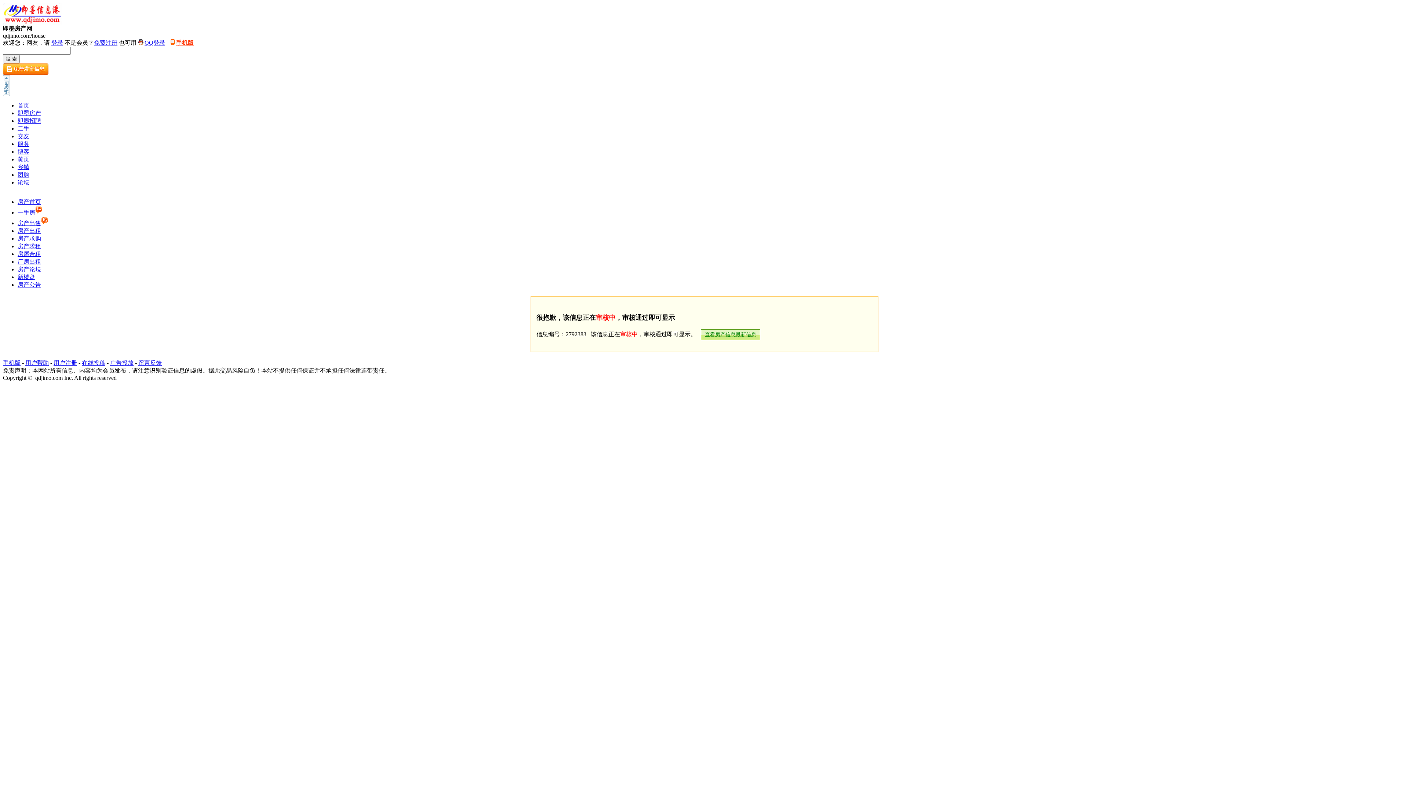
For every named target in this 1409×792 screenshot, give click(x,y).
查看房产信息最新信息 (730, 334)
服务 (23, 144)
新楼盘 (26, 277)
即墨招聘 (29, 121)
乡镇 (23, 167)
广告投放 (122, 363)
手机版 (185, 43)
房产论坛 (29, 269)
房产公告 (29, 285)
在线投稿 (93, 363)
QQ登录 (155, 43)
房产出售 (29, 223)
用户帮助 (37, 363)
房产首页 (29, 202)
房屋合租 (29, 254)
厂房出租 (29, 261)
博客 (23, 151)
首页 (23, 105)
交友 (23, 136)
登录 (57, 43)
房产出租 (29, 231)
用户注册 (65, 363)
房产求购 (29, 238)
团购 (23, 175)
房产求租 (29, 246)
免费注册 (105, 43)
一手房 (26, 212)
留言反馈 (150, 363)
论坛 (23, 182)
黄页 (23, 159)
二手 (23, 128)
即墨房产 (29, 113)
